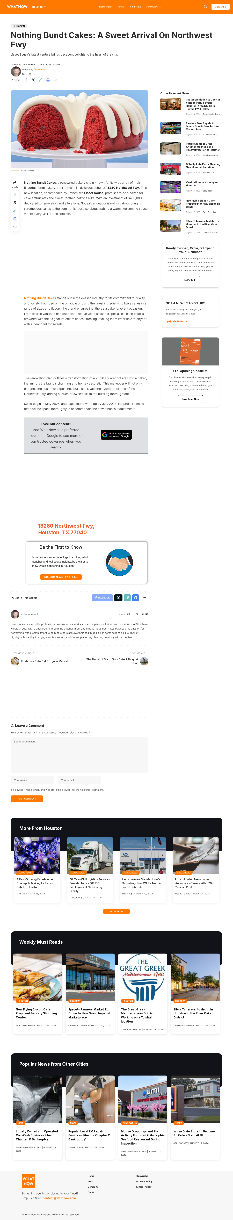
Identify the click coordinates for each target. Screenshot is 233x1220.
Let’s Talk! (190, 280)
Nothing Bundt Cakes (40, 298)
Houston (23, 1001)
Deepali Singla (76, 897)
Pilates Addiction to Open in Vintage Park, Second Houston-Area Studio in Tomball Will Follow (203, 104)
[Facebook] (133, 614)
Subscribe (220, 6)
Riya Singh (22, 893)
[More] (55, 80)
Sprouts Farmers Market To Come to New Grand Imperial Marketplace (89, 1013)
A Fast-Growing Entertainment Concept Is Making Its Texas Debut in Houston (36, 883)
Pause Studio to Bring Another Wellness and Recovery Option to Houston (203, 146)
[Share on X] (33, 80)
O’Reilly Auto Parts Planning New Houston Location (203, 166)
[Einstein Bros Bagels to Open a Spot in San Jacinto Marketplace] (170, 128)
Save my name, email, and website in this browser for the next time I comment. (59, 789)
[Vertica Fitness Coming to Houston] (170, 187)
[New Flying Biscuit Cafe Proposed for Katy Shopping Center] (170, 205)
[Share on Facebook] (26, 80)
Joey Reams (208, 191)
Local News (25, 873)
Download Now (190, 399)
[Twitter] (137, 614)
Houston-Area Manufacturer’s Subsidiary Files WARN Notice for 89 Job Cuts (141, 883)
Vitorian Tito (208, 172)
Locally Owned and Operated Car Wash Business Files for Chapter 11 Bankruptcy (37, 1135)
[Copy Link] (40, 80)
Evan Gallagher (209, 212)
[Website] (128, 614)
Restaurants (106, 6)
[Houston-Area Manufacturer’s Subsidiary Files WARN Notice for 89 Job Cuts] (143, 855)
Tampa (178, 1123)
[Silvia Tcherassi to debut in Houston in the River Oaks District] (170, 226)
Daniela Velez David (211, 114)
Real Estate (135, 6)
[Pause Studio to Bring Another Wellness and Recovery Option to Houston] (170, 148)
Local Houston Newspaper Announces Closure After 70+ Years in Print (194, 883)
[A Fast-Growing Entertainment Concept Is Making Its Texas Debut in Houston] (37, 855)
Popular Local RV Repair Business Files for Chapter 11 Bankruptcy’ (89, 1135)
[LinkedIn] (146, 614)
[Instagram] (142, 614)
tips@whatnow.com (177, 321)
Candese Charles (210, 134)
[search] (205, 7)
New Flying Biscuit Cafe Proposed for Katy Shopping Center (203, 203)
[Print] (48, 80)
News (21, 1123)
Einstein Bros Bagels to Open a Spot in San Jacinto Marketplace (202, 126)
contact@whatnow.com (59, 1198)
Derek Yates (40, 69)
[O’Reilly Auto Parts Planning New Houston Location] (170, 169)
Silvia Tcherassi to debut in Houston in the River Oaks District (202, 224)
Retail (121, 6)
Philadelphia (130, 1123)
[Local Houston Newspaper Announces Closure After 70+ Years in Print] (196, 855)
